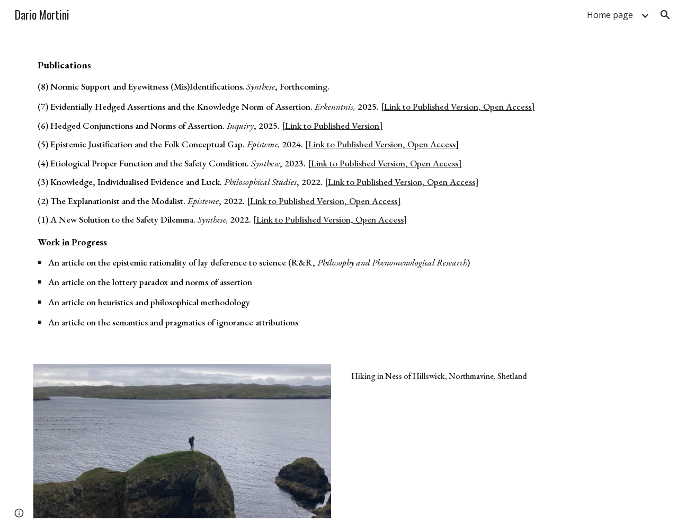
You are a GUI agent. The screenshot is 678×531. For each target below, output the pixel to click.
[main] (339, 196)
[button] (665, 15)
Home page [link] (610, 15)
